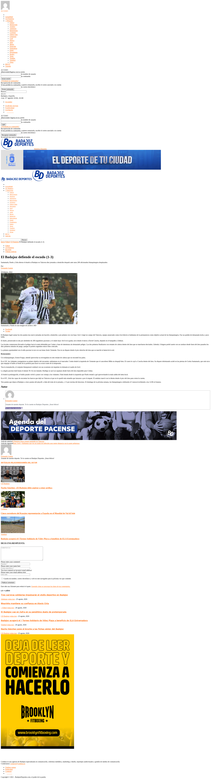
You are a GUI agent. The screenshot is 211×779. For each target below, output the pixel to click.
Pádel (12, 50)
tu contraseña (25, 76)
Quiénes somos (11, 106)
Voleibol (12, 60)
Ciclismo (13, 33)
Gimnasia (13, 36)
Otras (11, 62)
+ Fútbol (4, 608)
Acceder (8, 102)
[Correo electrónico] (22, 408)
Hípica (12, 40)
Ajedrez (12, 27)
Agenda (8, 66)
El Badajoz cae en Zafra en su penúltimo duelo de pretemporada (33, 612)
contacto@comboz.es (17, 764)
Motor (12, 44)
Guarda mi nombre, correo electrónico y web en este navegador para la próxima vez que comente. (37, 579)
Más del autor (30, 463)
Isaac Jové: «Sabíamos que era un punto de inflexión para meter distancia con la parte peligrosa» (46, 443)
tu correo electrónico (28, 87)
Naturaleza (13, 48)
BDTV (7, 64)
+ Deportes (9, 21)
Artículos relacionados (12, 463)
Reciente (8, 250)
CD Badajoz (9, 19)
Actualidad (9, 17)
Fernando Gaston (7, 268)
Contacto (9, 110)
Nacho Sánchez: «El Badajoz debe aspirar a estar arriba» (27, 488)
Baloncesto (13, 25)
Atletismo (13, 29)
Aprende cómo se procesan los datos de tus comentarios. (50, 586)
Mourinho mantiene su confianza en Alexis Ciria (25, 603)
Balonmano (14, 31)
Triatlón (12, 58)
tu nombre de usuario (28, 74)
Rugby (12, 54)
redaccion (11, 599)
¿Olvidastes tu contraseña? (10, 127)
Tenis (11, 56)
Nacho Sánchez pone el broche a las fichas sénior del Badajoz (32, 629)
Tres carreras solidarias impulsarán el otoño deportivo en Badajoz (34, 595)
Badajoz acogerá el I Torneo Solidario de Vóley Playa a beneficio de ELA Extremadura (40, 539)
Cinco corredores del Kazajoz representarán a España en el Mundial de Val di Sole (38, 513)
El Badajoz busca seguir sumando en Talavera (28, 441)
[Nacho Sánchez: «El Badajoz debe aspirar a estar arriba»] (13, 482)
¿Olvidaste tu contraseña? (10, 81)
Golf (11, 38)
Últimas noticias (10, 252)
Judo (11, 42)
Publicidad (9, 108)
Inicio (3, 242)
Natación (13, 46)
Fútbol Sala (14, 35)
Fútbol (12, 23)
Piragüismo (13, 52)
